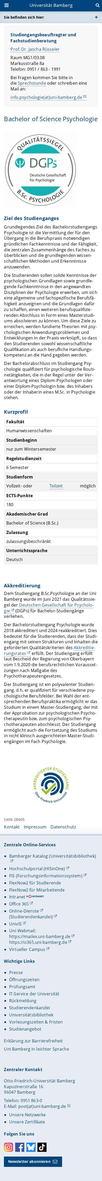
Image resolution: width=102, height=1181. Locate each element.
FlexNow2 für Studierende (35, 883)
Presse (16, 972)
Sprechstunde (32, 83)
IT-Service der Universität (34, 994)
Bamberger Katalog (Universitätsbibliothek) (52, 856)
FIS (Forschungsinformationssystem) (45, 876)
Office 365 (19, 904)
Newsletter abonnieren (29, 1161)
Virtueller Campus (27, 949)
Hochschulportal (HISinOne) (37, 869)
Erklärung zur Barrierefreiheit (33, 1041)
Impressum (35, 827)
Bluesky (31, 1147)
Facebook (19, 1147)
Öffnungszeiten (24, 980)
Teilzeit (56, 486)
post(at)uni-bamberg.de (42, 1106)
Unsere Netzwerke (27, 1115)
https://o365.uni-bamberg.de (38, 942)
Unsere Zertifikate (27, 1122)
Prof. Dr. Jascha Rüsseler (35, 49)
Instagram (8, 1147)
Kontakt (12, 827)
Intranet (17, 897)
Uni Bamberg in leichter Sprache (36, 1049)
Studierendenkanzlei (29, 1008)
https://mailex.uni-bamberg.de (39, 936)
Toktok (42, 1147)
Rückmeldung (23, 1001)
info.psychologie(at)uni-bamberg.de (46, 97)
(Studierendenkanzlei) (31, 917)
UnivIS (15, 924)
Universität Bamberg (51, 5)
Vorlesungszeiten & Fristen (36, 1022)
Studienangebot (25, 1029)
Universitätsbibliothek (31, 1015)
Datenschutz (63, 827)
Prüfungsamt (22, 987)
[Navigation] (7, 6)
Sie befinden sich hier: (24, 17)
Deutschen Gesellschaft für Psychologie (49, 608)
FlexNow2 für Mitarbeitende (37, 890)
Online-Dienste (24, 911)
